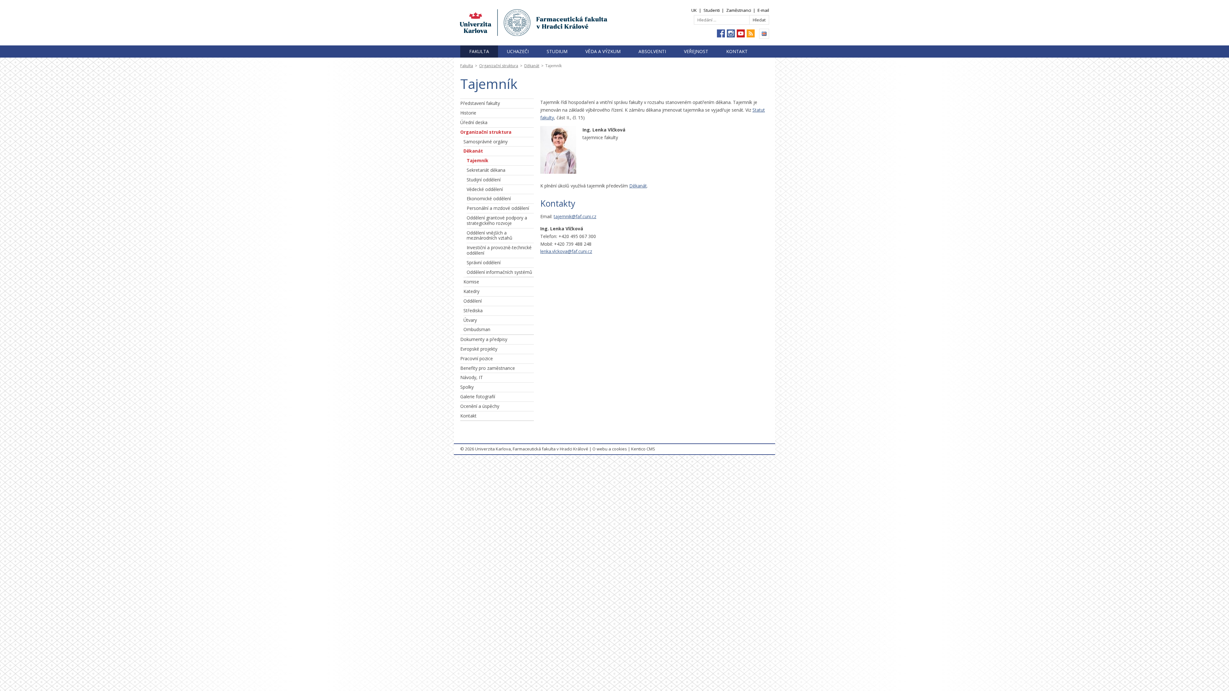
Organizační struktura (498, 65)
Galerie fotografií (477, 396)
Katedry (471, 291)
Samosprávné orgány (485, 142)
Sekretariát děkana (486, 170)
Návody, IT (471, 377)
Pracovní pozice (476, 358)
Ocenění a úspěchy (479, 406)
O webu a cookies (609, 449)
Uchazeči (518, 51)
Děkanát (531, 65)
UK (694, 10)
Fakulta (479, 51)
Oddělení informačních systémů (499, 272)
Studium (557, 51)
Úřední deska (473, 122)
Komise (471, 282)
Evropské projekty (478, 349)
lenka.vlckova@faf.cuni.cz (566, 251)
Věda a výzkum (603, 51)
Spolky (467, 387)
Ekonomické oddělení (489, 198)
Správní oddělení (484, 262)
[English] (764, 34)
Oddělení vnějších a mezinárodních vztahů (489, 235)
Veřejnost (696, 51)
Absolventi (652, 51)
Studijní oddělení (484, 180)
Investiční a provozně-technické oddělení (499, 250)
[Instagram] (731, 33)
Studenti (711, 10)
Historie (468, 113)
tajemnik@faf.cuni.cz (575, 216)
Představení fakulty (480, 103)
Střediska (473, 310)
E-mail (763, 10)
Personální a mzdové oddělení (498, 208)
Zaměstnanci (738, 10)
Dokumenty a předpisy (483, 339)
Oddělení (472, 301)
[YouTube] (741, 33)
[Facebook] (721, 33)
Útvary (470, 320)
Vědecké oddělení (485, 189)
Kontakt (737, 51)
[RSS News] (751, 33)
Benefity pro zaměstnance (487, 368)
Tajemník (477, 160)
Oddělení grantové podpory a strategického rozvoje (497, 220)
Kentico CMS (643, 449)
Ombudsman (476, 329)
